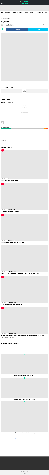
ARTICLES (10, 240)
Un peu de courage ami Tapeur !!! (11, 304)
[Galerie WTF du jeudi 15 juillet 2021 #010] (30, 8)
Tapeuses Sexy (11, 209)
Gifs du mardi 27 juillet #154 (5, 13)
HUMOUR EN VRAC (12, 271)
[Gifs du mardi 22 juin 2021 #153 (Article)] (24, 416)
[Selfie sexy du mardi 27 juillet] (18, 8)
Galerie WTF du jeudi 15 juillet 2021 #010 (29, 13)
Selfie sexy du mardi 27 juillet (17, 13)
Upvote (11, 91)
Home (24, 473)
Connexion (46, 117)
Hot (2, 150)
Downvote (37, 91)
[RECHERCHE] (47, 2)
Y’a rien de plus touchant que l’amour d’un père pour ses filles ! (42, 13)
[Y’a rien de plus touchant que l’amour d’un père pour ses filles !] (43, 8)
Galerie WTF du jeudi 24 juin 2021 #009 (24, 399)
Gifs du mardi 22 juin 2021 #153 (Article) (24, 433)
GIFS (9, 178)
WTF (14, 240)
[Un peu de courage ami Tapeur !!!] (24, 289)
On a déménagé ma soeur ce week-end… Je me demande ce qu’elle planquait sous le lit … (22, 336)
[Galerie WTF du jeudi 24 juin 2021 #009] (24, 388)
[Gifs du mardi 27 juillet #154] (6, 8)
